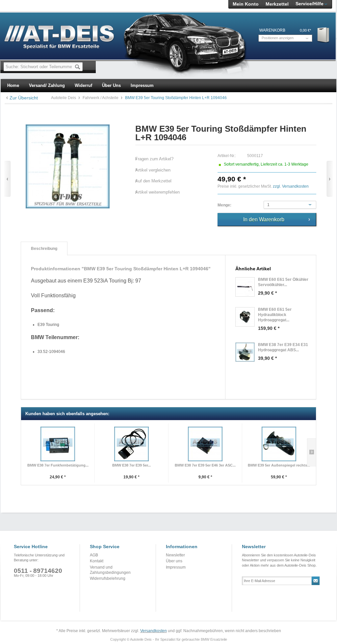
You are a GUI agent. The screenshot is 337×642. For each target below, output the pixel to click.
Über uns (174, 561)
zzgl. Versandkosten (291, 186)
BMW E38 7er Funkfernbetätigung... (58, 465)
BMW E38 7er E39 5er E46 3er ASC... (205, 465)
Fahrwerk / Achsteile (101, 97)
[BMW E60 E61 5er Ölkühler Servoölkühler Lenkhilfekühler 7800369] (245, 287)
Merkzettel (277, 4)
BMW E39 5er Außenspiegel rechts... (279, 465)
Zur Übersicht (24, 97)
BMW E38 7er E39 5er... (131, 465)
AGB (94, 555)
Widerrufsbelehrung (107, 578)
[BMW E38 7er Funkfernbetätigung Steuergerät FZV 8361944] (57, 444)
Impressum (176, 567)
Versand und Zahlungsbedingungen (110, 570)
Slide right (311, 452)
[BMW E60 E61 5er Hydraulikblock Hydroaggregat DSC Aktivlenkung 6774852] (245, 317)
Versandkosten (153, 631)
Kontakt (96, 561)
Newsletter (175, 555)
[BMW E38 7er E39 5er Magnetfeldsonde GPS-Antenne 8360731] (131, 444)
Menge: (224, 205)
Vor (329, 179)
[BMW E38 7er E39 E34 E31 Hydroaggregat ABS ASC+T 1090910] (245, 352)
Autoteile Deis (64, 97)
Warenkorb (323, 34)
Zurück (7, 179)
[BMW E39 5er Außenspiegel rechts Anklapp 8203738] (279, 444)
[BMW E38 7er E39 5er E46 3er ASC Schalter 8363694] (205, 444)
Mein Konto (246, 4)
